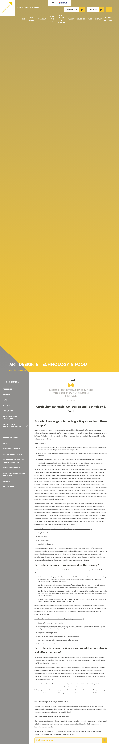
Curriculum (22, 370)
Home (11, 370)
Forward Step (72, 10)
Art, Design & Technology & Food (43, 370)
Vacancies (93, 10)
